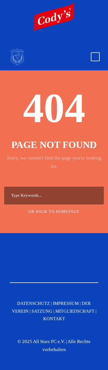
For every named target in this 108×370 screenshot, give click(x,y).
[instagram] (66, 40)
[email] (36, 40)
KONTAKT (54, 318)
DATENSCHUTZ (33, 303)
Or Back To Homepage (54, 211)
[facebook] (46, 40)
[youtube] (56, 40)
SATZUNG (42, 311)
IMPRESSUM (66, 303)
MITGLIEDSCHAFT (74, 311)
